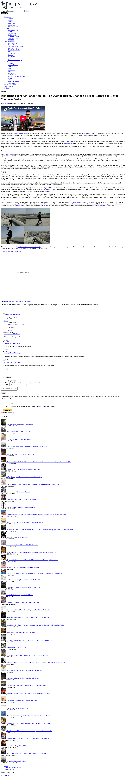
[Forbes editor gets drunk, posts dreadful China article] (4, 700)
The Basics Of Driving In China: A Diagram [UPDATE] (23, 580)
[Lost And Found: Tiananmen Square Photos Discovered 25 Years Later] (4, 446)
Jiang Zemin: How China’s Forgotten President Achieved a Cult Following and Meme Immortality (35, 625)
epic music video (68, 143)
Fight (9, 71)
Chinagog (11, 55)
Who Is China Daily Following (17, 76)
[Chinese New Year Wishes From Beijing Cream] (4, 454)
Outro (10, 68)
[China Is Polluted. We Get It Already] (4, 537)
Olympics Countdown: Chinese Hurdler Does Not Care (23, 567)
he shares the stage (74, 202)
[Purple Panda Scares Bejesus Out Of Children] (4, 595)
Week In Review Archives (12, 769)
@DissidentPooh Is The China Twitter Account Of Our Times (25, 670)
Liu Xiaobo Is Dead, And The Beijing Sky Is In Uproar (23, 678)
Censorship (11, 70)
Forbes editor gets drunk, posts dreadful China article (22, 700)
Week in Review (13, 65)
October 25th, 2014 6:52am (12, 362)
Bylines (6, 28)
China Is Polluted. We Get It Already (17, 537)
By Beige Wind (12, 35)
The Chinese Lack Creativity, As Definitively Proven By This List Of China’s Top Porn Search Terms (36, 514)
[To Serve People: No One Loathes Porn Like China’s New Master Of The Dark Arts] (4, 552)
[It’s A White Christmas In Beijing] (4, 761)
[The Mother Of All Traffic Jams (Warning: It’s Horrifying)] (4, 587)
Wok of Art (11, 23)
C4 (9, 80)
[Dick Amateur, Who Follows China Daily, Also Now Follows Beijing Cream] (4, 610)
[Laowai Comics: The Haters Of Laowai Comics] (4, 507)
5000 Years (11, 22)
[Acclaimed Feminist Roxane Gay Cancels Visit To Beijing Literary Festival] (4, 723)
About (6, 766)
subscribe (41, 406)
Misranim (84, 133)
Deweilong (19, 205)
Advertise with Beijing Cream (13, 767)
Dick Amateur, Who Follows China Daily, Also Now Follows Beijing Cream (29, 610)
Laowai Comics (12, 45)
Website (6, 384)
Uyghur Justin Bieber (21, 133)
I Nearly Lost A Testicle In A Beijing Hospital (20, 439)
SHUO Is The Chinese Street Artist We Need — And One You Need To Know (30, 640)
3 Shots (6, 88)
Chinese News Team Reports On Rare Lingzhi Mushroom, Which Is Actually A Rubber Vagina (34, 573)
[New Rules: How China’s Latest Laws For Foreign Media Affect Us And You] (4, 731)
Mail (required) (8, 383)
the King (91, 202)
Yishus (10, 58)
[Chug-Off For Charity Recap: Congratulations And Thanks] (4, 469)
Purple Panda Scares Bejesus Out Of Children (20, 595)
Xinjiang (28, 301)
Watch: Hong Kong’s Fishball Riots (17, 746)
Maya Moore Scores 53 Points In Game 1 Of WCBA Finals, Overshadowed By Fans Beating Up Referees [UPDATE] (41, 529)
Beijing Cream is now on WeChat (16, 647)
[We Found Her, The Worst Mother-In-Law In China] (4, 632)
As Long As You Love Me (48, 189)
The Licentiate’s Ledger (15, 60)
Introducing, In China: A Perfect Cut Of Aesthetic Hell (22, 545)
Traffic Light (11, 56)
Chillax (10, 78)
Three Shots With (13, 43)
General (10, 18)
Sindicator (11, 51)
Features (6, 61)
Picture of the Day (13, 81)
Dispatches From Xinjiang (15, 46)
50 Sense (10, 66)
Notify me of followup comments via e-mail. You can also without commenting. (30, 406)
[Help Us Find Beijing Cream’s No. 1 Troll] (4, 431)
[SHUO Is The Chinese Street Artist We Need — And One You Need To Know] (4, 640)
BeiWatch (11, 20)
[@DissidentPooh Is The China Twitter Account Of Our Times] (4, 670)
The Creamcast (8, 86)
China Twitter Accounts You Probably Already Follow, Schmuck (25, 522)
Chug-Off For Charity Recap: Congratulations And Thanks (24, 469)
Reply (6, 321)
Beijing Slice (12, 53)
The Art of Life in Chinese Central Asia (29, 247)
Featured (22, 301)
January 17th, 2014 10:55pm (12, 353)
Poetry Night (12, 75)
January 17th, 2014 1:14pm (12, 343)
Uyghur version (9, 154)
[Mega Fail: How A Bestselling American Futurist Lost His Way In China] (4, 738)
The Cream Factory (10, 41)
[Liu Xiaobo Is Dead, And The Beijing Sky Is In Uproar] (4, 678)
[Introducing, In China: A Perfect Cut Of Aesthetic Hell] (4, 545)
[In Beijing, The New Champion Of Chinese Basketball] (4, 602)
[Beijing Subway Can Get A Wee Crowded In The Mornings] (4, 477)
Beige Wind (6, 103)
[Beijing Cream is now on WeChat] (4, 647)
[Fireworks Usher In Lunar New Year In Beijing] (4, 424)
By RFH (10, 31)
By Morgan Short (13, 38)
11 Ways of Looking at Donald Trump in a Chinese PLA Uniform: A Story (28, 655)
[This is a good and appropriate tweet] (4, 708)
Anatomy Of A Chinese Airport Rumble (18, 492)
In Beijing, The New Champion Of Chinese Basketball (23, 602)
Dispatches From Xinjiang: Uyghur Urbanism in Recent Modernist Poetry (28, 716)
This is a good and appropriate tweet (17, 708)
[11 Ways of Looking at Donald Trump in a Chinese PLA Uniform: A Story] (4, 655)
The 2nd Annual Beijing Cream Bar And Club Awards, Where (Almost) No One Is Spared (33, 484)
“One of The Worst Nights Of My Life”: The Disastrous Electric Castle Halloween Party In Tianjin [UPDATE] (39, 462)
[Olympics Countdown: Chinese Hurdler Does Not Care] (4, 567)
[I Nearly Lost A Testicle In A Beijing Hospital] (4, 439)
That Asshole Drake (14, 50)
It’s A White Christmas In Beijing (16, 761)
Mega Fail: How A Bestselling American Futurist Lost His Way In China (28, 738)
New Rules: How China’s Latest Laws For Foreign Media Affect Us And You (29, 731)
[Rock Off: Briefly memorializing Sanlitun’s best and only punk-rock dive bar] (4, 693)
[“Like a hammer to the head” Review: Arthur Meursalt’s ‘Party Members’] (4, 617)
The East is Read (13, 27)
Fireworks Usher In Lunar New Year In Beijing (20, 424)
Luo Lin (44, 205)
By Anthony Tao (13, 30)
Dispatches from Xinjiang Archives (11, 251)
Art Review (11, 83)
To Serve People (13, 48)
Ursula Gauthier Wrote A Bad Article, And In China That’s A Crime (26, 753)
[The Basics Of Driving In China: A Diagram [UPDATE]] (4, 580)
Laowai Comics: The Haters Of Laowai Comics (21, 507)
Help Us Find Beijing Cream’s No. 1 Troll (19, 431)
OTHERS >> (12, 40)
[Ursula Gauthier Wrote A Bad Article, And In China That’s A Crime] (4, 753)
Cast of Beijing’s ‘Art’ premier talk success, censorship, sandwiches (26, 685)
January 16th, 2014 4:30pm (12, 314)
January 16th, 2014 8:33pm (12, 334)
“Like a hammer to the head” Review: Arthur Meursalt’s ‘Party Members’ (28, 617)
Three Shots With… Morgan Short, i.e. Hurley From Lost (23, 499)
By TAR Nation (13, 33)
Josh (5, 351)
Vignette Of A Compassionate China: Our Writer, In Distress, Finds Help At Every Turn (32, 560)
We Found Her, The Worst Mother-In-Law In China (22, 632)
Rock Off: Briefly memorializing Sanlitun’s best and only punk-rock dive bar (29, 693)
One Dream (11, 25)
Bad (101, 188)
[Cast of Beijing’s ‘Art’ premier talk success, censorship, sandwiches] (4, 685)
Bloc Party (11, 63)
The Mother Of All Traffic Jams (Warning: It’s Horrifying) (23, 587)
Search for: (4, 11)
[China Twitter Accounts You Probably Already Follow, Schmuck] (4, 522)
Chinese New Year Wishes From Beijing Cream (20, 454)
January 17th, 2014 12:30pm (16, 324)
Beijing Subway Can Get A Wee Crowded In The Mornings (24, 477)
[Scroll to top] (5, 775)
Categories (7, 17)
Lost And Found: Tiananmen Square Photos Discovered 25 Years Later (27, 446)
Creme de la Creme (10, 84)
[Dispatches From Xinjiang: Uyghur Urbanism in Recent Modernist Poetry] (4, 716)
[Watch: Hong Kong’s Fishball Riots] (4, 746)
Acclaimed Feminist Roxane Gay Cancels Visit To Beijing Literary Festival (28, 723)
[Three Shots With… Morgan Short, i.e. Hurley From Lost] (4, 499)
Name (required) (9, 381)
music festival (101, 205)
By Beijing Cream (13, 36)
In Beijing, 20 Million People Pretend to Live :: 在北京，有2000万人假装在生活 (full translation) (36, 663)
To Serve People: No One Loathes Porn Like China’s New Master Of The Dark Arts (31, 552)
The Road (11, 73)
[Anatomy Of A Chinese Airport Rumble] (4, 492)
